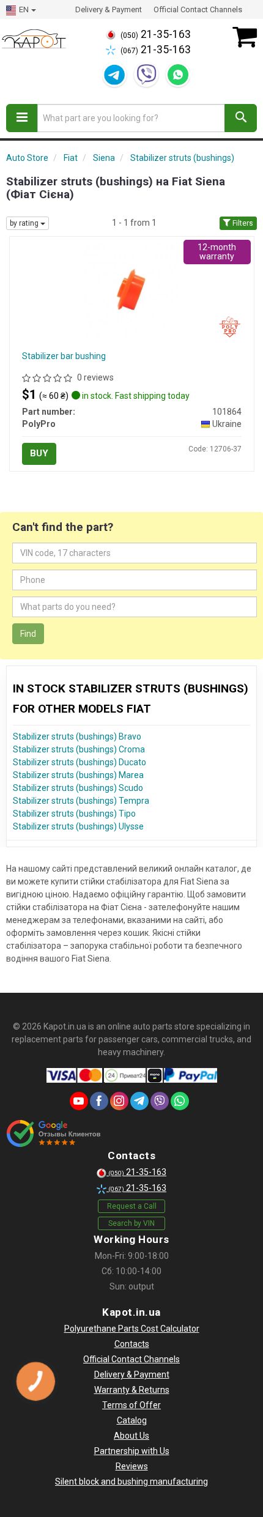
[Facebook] (99, 1101)
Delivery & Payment (108, 9)
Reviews (132, 1466)
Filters (242, 223)
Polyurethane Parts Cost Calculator (131, 1328)
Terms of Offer (131, 1405)
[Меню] (22, 118)
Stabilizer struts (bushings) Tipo (74, 813)
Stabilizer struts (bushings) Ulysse (78, 826)
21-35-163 (155, 34)
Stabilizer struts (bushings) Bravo (77, 736)
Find (28, 634)
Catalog (132, 1420)
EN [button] (24, 9)
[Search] (240, 118)
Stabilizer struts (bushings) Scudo (78, 788)
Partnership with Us (131, 1451)
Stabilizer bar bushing (64, 356)
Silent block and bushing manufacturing (131, 1481)
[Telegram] (114, 74)
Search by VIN (131, 1223)
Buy (39, 453)
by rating (25, 223)
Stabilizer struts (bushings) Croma (79, 749)
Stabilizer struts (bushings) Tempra (81, 801)
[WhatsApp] (178, 74)
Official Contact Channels (198, 9)
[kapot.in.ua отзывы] (53, 1133)
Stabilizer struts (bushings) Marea (78, 775)
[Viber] (146, 74)
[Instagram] (119, 1101)
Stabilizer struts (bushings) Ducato (79, 762)
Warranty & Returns (131, 1390)
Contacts (131, 1344)
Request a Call (132, 1206)
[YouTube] (79, 1101)
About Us (131, 1436)
